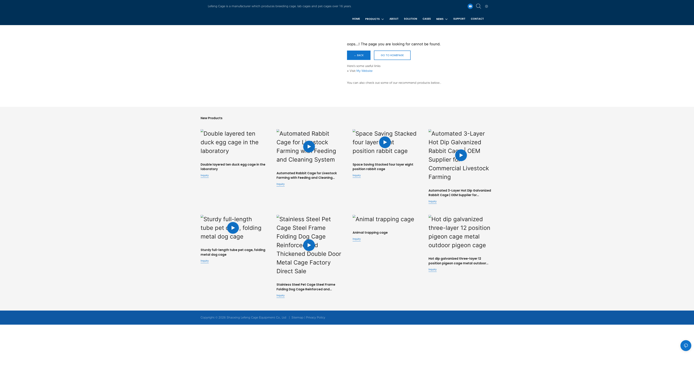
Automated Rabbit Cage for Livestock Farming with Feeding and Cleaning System (307, 175)
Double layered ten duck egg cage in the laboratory (233, 166)
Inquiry (205, 175)
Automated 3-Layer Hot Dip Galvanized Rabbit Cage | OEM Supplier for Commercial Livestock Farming (460, 193)
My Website (364, 71)
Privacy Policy (315, 317)
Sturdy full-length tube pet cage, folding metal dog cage (233, 252)
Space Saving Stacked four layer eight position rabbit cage (383, 166)
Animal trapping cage (370, 232)
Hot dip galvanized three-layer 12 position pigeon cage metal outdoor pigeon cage (457, 261)
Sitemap (297, 317)
